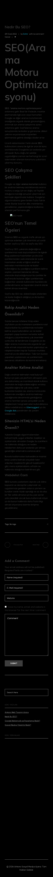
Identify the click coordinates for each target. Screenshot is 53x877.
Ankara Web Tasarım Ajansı (17, 712)
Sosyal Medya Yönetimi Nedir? (18, 725)
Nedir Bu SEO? (11, 716)
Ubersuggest (32, 407)
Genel (7, 37)
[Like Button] (15, 37)
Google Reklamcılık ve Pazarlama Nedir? (22, 721)
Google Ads (10, 410)
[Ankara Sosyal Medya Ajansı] (21, 11)
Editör (25, 34)
